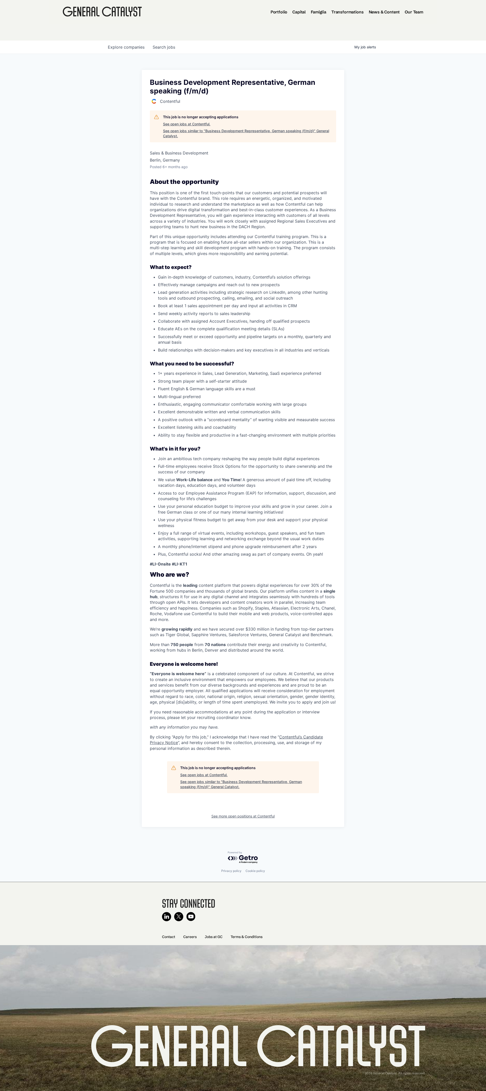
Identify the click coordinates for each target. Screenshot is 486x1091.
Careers (190, 936)
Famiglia (318, 11)
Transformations (347, 11)
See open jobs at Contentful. (186, 124)
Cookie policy (255, 871)
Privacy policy (231, 871)
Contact (168, 936)
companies (126, 47)
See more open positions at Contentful (243, 816)
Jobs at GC (213, 936)
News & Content (384, 11)
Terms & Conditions (246, 936)
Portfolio (279, 11)
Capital (299, 11)
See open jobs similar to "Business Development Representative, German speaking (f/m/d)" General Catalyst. (246, 133)
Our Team (414, 11)
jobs (164, 47)
